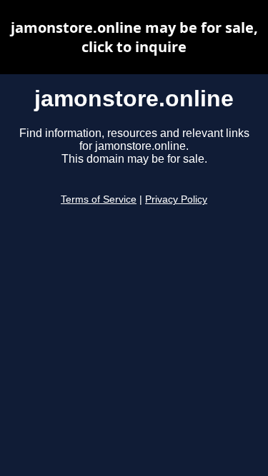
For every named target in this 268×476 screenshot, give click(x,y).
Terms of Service (99, 199)
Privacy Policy (176, 199)
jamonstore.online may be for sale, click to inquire (134, 37)
